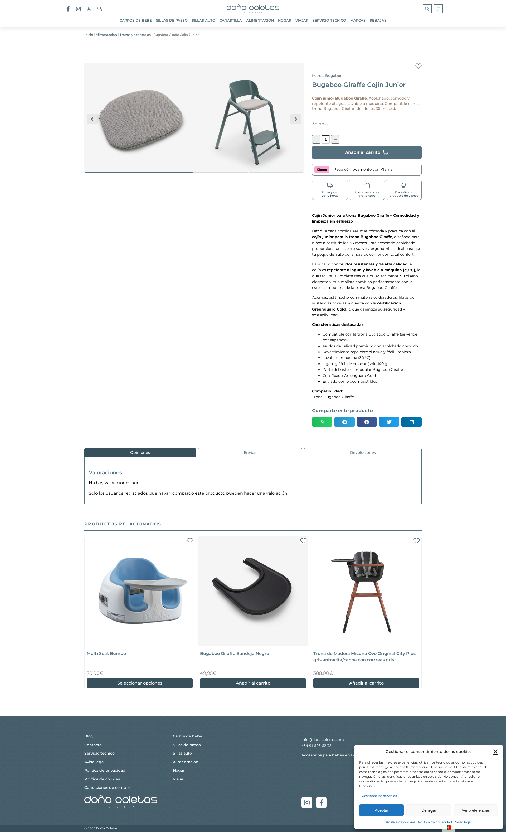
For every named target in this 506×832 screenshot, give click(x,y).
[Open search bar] (427, 9)
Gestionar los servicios (379, 796)
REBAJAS (378, 20)
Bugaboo (334, 75)
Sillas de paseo (172, 20)
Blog (88, 736)
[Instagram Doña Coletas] (78, 9)
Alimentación (260, 20)
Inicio (88, 35)
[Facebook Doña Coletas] (68, 9)
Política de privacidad (435, 822)
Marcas (358, 20)
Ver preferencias (476, 810)
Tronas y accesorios (135, 35)
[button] (495, 751)
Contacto (93, 744)
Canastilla (231, 20)
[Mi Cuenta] (89, 9)
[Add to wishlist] (418, 66)
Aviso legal (463, 822)
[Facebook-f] (321, 802)
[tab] (140, 452)
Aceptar (381, 810)
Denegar (428, 810)
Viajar (301, 20)
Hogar (284, 20)
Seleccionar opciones (139, 683)
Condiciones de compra (107, 787)
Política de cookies (400, 822)
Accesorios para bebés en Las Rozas (335, 755)
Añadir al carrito (253, 683)
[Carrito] (438, 8)
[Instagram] (306, 802)
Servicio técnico (329, 20)
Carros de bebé (136, 20)
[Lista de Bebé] (99, 9)
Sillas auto (203, 20)
